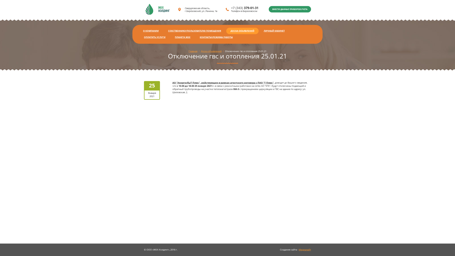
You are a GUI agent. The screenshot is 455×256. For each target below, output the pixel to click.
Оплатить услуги (154, 37)
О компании (151, 30)
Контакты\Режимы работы (216, 37)
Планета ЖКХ (182, 37)
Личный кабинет (274, 30)
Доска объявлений (242, 30)
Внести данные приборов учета (289, 9)
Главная (193, 51)
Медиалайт (305, 249)
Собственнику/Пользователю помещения (194, 30)
